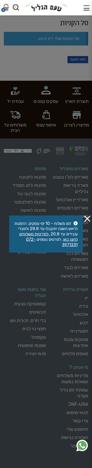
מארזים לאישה (74, 276)
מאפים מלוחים (75, 353)
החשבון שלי (77, 429)
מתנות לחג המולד (29, 185)
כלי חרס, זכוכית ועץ (28, 320)
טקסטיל (38, 337)
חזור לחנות (77, 59)
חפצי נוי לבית (34, 329)
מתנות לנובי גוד (31, 194)
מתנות (40, 168)
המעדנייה (79, 331)
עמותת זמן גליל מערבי (74, 393)
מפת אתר (79, 446)
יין (86, 298)
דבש (84, 323)
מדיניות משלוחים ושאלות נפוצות (72, 378)
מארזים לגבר (76, 267)
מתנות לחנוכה (32, 177)
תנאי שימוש (77, 412)
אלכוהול (80, 314)
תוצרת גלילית (75, 289)
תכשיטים (37, 312)
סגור (87, 218)
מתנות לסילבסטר (30, 202)
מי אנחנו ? (78, 367)
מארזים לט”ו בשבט (70, 177)
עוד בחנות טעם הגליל (32, 292)
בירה (83, 306)
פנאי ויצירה (36, 353)
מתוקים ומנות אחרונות (76, 342)
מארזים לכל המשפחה (77, 256)
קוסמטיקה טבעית (30, 304)
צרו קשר (80, 421)
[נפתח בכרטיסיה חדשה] (82, 445)
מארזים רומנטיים (72, 208)
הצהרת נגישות (74, 437)
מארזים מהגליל (74, 168)
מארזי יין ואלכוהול (72, 200)
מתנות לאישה (33, 210)
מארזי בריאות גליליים (75, 188)
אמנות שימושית (32, 345)
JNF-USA (78, 404)
